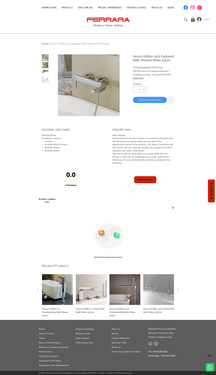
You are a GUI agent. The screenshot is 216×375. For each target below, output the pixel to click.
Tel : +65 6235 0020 (158, 351)
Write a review (145, 179)
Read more (138, 78)
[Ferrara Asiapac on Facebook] (150, 344)
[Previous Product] (38, 289)
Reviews (211, 191)
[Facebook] (186, 8)
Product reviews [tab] (47, 199)
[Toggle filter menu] (173, 207)
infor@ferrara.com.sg (123, 373)
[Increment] (144, 89)
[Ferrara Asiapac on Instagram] (156, 344)
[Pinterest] (199, 8)
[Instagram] (193, 8)
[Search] (186, 19)
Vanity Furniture (46, 333)
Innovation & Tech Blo (49, 361)
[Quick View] (57, 289)
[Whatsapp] (210, 367)
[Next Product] (178, 289)
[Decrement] (135, 89)
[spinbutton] (139, 89)
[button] (85, 8)
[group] (108, 295)
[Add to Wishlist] (171, 100)
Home (45, 43)
